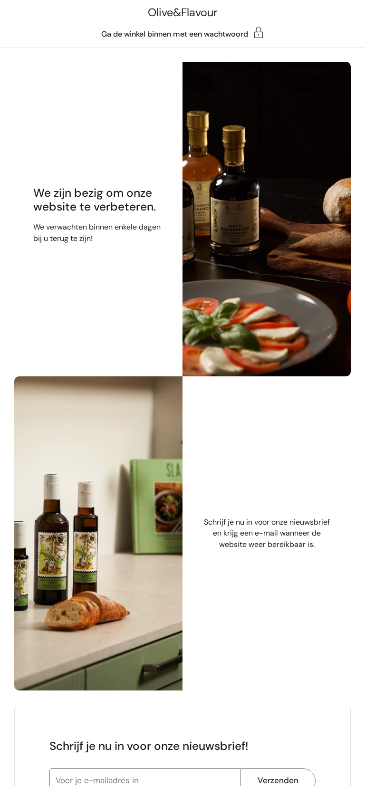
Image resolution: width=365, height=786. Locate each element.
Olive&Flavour (182, 12)
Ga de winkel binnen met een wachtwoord (174, 33)
